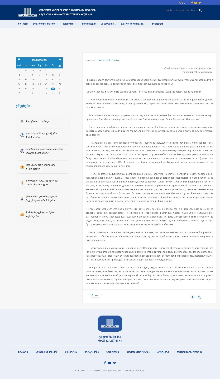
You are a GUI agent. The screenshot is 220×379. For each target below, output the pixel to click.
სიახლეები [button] (107, 23)
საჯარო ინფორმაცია (138, 352)
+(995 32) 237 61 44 (110, 341)
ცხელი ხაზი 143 (110, 337)
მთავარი (23, 23)
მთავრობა (71, 352)
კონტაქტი (157, 23)
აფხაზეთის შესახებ (46, 352)
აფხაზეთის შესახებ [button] (44, 23)
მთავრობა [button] (69, 23)
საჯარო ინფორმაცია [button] (133, 23)
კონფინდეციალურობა (189, 352)
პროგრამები (89, 23)
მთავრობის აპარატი (109, 60)
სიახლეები (112, 352)
